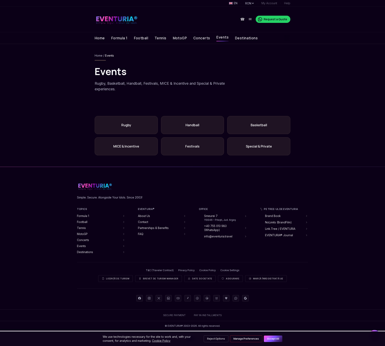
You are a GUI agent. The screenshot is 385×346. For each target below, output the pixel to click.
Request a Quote (275, 19)
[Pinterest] (197, 298)
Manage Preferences (246, 338)
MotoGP (180, 38)
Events (222, 37)
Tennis (160, 38)
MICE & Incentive (126, 146)
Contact (143, 222)
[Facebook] (139, 298)
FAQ (140, 234)
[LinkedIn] (168, 298)
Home (100, 38)
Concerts (201, 38)
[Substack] (226, 298)
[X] (159, 298)
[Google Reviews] (245, 298)
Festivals (192, 146)
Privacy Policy (186, 270)
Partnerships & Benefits (153, 228)
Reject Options (216, 338)
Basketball (259, 125)
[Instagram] (149, 298)
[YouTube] (178, 298)
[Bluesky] (216, 298)
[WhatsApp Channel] (236, 298)
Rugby (126, 125)
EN (235, 3)
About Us (144, 216)
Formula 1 (119, 38)
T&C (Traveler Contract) (160, 270)
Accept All (273, 338)
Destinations (246, 38)
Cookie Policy (207, 270)
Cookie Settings (229, 270)
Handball (192, 125)
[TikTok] (187, 298)
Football (141, 38)
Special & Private (259, 146)
